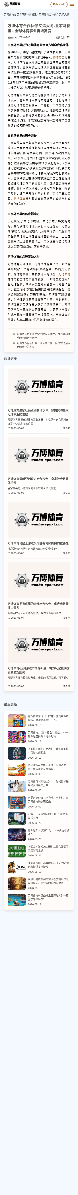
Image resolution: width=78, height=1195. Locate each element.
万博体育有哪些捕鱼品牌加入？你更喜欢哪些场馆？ (48, 897)
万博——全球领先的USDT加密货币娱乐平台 (48, 816)
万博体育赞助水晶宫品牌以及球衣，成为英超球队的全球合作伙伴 (43, 336)
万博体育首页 (11, 14)
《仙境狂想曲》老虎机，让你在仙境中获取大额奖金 (48, 750)
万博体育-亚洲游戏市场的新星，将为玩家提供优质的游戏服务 (38, 670)
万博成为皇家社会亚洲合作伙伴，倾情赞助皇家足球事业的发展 (43, 345)
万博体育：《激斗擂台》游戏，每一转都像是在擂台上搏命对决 (49, 734)
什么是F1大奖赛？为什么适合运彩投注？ (48, 832)
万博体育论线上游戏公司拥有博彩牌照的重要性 (38, 543)
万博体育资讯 (29, 14)
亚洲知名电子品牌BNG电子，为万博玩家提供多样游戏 (48, 864)
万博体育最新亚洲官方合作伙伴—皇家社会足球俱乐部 (38, 480)
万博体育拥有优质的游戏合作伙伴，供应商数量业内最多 (38, 605)
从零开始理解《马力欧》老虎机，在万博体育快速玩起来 (48, 799)
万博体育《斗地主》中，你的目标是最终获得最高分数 (48, 783)
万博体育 (55, 57)
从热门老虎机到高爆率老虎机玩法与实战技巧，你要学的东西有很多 (48, 881)
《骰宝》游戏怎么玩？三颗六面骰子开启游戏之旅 (48, 848)
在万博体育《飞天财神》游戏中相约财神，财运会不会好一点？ (48, 718)
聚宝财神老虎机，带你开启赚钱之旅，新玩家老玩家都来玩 (47, 767)
